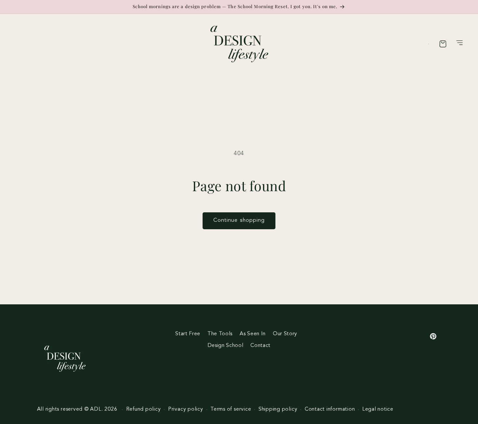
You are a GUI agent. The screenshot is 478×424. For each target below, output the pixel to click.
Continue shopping (239, 220)
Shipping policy (278, 409)
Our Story (285, 334)
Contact (260, 345)
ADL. (96, 409)
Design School (225, 345)
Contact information (330, 409)
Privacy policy (185, 409)
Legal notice (377, 409)
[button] (460, 44)
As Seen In (253, 334)
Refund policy (143, 409)
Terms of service (230, 409)
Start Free (187, 334)
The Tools (219, 334)
